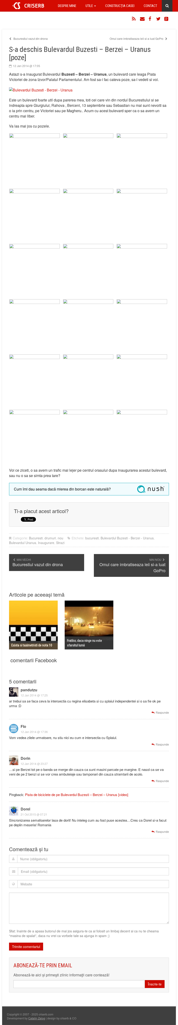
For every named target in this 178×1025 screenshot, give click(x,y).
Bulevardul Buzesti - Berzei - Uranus (127, 538)
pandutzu (29, 689)
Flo (23, 726)
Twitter (158, 19)
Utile (90, 6)
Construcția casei (119, 6)
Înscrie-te (155, 984)
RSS (134, 19)
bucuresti (92, 538)
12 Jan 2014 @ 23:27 (34, 764)
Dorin (25, 758)
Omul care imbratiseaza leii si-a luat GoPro (137, 38)
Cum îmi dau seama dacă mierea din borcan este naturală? (62, 489)
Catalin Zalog (36, 1018)
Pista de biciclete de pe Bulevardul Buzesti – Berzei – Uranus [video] (76, 794)
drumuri (50, 538)
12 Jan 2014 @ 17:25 (34, 695)
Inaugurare (46, 542)
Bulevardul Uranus (22, 542)
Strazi (60, 542)
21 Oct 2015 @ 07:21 (34, 814)
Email (142, 19)
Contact (150, 6)
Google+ (166, 19)
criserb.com (28, 5)
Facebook (150, 19)
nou (60, 538)
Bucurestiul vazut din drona (30, 38)
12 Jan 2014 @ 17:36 (34, 732)
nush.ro (150, 489)
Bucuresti (36, 538)
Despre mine (67, 6)
